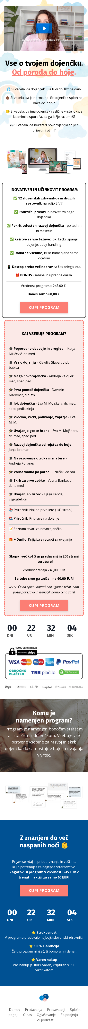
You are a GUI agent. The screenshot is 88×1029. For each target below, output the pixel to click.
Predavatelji (56, 1009)
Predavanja (33, 1009)
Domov (14, 1009)
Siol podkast (44, 1020)
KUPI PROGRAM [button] (44, 307)
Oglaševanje (46, 1014)
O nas (27, 1014)
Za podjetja (69, 1014)
